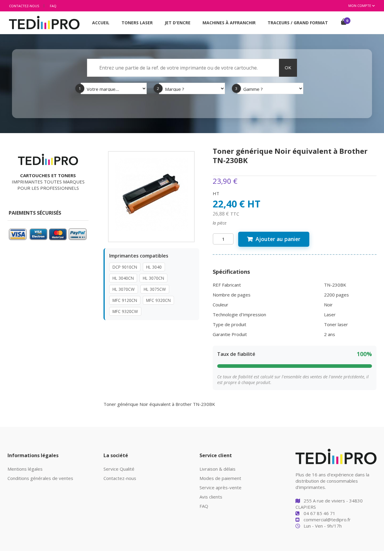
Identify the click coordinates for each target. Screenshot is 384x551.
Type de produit (229, 324)
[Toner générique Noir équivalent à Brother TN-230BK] (151, 194)
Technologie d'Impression (239, 314)
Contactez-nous (24, 5)
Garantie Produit (230, 334)
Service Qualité (119, 469)
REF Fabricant (227, 285)
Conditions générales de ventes (40, 478)
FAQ (53, 5)
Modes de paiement (220, 478)
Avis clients (211, 497)
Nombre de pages (231, 295)
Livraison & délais (218, 469)
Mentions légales (25, 469)
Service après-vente (221, 487)
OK (288, 67)
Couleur (220, 305)
